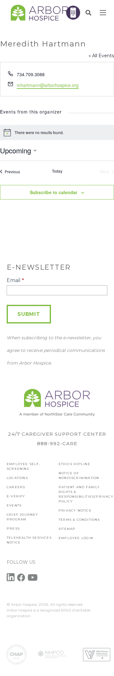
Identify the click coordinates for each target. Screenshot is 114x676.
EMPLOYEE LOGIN (76, 538)
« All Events (101, 55)
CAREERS (16, 487)
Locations (17, 478)
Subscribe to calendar (53, 192)
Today (57, 171)
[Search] (88, 12)
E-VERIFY (16, 496)
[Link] (39, 13)
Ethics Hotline (74, 464)
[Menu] (103, 13)
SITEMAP (67, 529)
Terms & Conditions (79, 520)
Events (14, 505)
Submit (28, 314)
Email (15, 280)
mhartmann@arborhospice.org (48, 85)
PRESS (13, 528)
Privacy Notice (75, 510)
